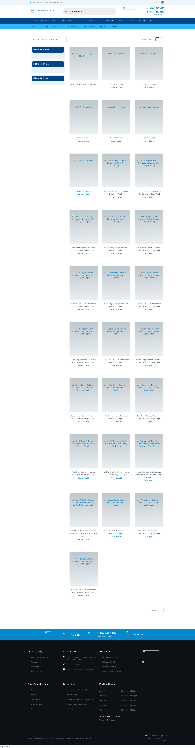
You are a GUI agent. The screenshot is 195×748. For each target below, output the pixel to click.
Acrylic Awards (92, 21)
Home (34, 21)
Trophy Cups (37, 26)
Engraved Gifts (89, 26)
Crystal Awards (66, 21)
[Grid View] (157, 39)
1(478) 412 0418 (106, 633)
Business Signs (73, 26)
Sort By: (35, 39)
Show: (144, 39)
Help (101, 26)
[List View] (162, 39)
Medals (131, 21)
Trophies (120, 21)
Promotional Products (54, 26)
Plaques (79, 21)
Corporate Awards (48, 21)
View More (114, 26)
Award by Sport (145, 21)
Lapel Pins (107, 21)
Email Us (75, 635)
